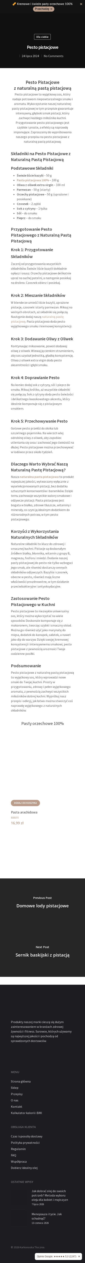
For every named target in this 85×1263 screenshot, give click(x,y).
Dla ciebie (42, 37)
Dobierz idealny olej (24, 1168)
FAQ (13, 1155)
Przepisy (17, 1094)
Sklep (14, 1088)
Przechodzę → (43, 9)
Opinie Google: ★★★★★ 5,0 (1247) (56, 1256)
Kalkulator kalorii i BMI (26, 1113)
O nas (14, 1100)
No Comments (53, 56)
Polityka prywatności (25, 1143)
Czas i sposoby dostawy (26, 1136)
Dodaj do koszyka (25, 803)
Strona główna (21, 1081)
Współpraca (19, 1161)
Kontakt (16, 1106)
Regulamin (18, 1149)
